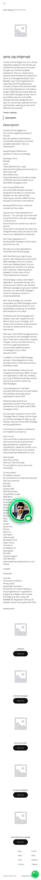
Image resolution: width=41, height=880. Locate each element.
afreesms (20, 649)
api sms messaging (20, 790)
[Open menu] (4, 3)
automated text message (20, 837)
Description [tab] (10, 117)
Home (5, 10)
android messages (20, 696)
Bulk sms (11, 10)
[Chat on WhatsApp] (35, 874)
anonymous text (20, 743)
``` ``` (20, 515)
